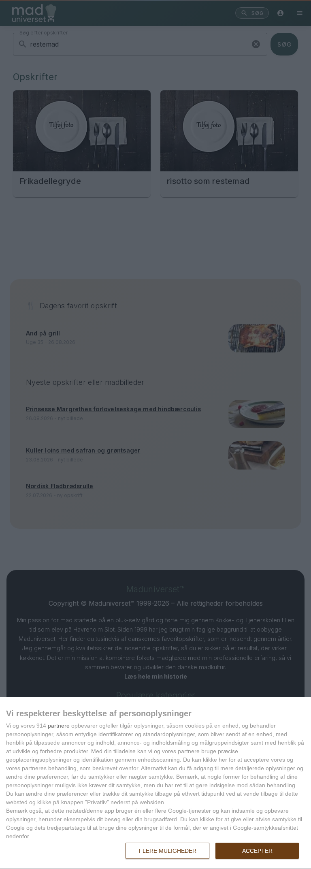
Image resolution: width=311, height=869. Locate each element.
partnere (59, 725)
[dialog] (155, 783)
